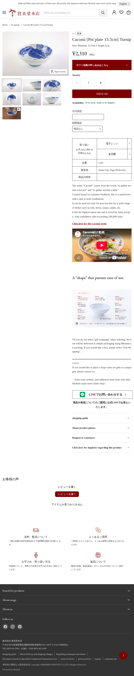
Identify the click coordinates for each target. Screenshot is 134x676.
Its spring (15, 25)
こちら (87, 153)
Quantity (76, 75)
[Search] (103, 13)
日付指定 (77, 111)
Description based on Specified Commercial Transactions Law (29, 659)
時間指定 (77, 123)
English (123, 3)
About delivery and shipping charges (36, 654)
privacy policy (84, 659)
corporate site (111, 659)
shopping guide (9, 654)
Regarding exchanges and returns (71, 654)
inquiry (98, 659)
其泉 (79, 33)
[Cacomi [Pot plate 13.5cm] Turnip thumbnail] (11, 113)
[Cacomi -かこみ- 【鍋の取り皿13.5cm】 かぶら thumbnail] (11, 85)
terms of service (68, 659)
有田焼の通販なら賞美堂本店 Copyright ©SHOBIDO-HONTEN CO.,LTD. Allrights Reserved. (44, 664)
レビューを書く (67, 494)
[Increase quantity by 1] (101, 83)
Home (5, 25)
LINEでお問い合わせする (105, 394)
